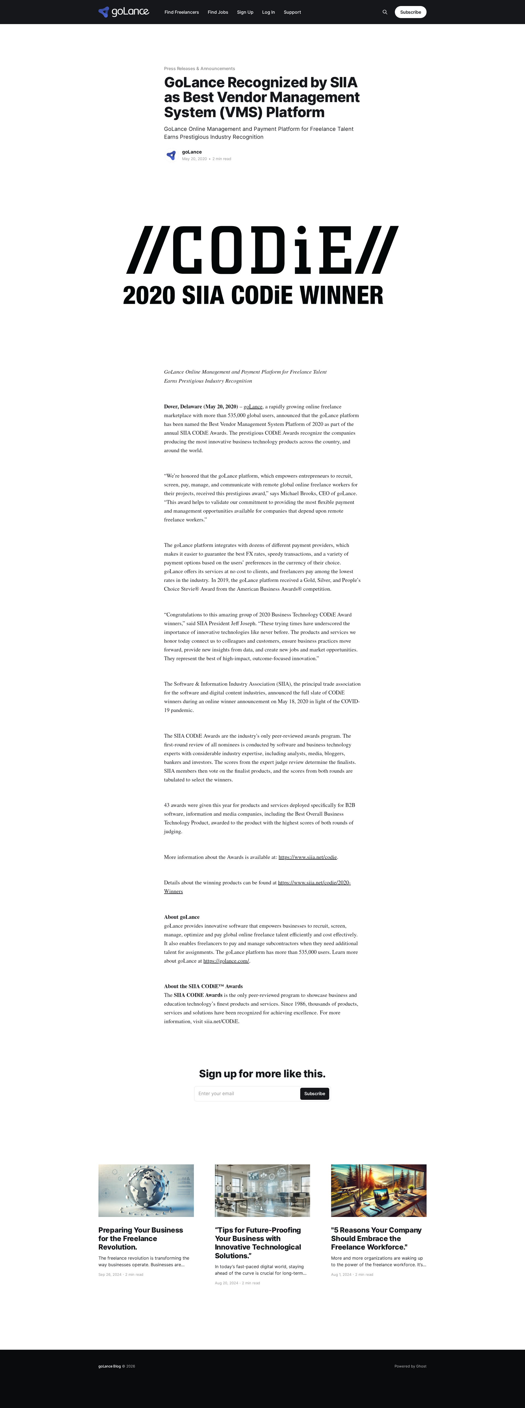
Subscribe (410, 12)
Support (292, 12)
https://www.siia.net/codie (308, 857)
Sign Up (245, 12)
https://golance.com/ (226, 960)
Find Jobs (218, 12)
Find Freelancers (182, 12)
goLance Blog (109, 1366)
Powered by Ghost (411, 1366)
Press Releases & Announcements (199, 68)
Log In (268, 12)
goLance (192, 152)
